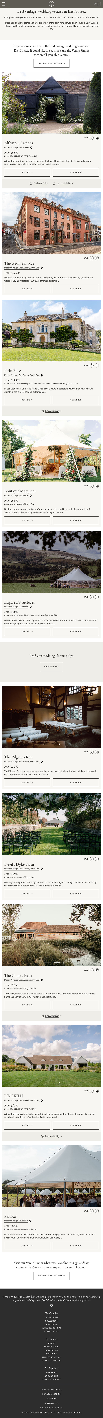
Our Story (51, 1354)
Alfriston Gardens (18, 143)
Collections (51, 1321)
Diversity (51, 1399)
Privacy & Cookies (51, 1394)
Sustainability (51, 1403)
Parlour (10, 1216)
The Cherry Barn (18, 975)
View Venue (76, 172)
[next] (57, 130)
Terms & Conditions (51, 1389)
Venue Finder (51, 63)
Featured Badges (51, 1361)
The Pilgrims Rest (18, 757)
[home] (51, 4)
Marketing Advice (51, 1357)
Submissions (51, 1350)
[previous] (46, 130)
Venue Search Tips (51, 1328)
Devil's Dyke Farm (19, 864)
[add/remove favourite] (92, 138)
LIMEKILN (13, 1096)
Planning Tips (51, 1331)
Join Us (51, 1343)
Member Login (51, 1347)
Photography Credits (51, 1408)
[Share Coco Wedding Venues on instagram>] (51, 1305)
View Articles (51, 667)
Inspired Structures (19, 602)
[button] (3, 4)
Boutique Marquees (20, 491)
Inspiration (51, 1324)
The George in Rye (19, 263)
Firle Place (12, 371)
